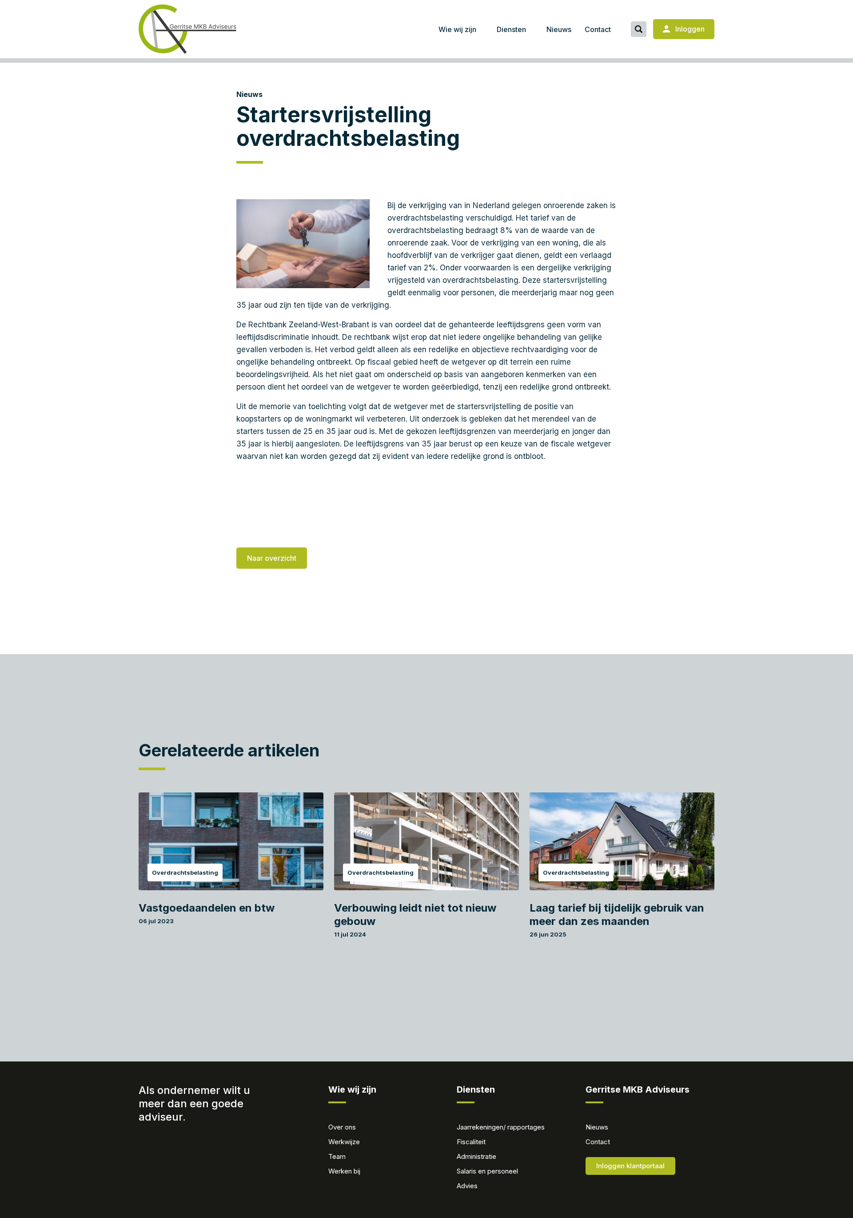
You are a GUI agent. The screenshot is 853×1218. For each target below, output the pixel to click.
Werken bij (344, 1171)
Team (337, 1156)
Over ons (342, 1127)
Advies (467, 1186)
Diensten (511, 29)
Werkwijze (344, 1142)
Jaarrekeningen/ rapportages (501, 1127)
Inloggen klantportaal (630, 1166)
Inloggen (689, 28)
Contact (598, 29)
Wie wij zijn (457, 29)
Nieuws (558, 29)
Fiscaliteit (471, 1142)
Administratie (476, 1156)
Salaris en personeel (487, 1171)
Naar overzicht (271, 558)
